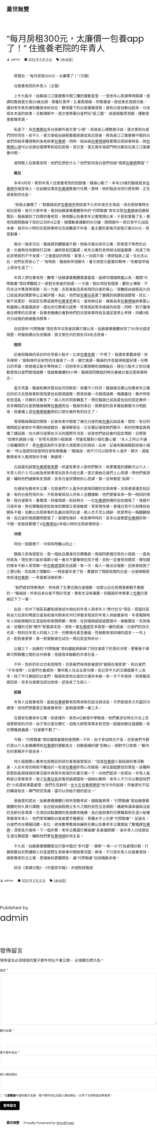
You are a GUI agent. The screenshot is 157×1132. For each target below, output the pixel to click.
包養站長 (87, 295)
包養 (106, 421)
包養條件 (68, 204)
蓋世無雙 (18, 9)
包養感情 (54, 565)
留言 (4, 970)
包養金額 (87, 354)
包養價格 (128, 301)
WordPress (65, 1123)
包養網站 (39, 129)
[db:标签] (66, 59)
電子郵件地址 (9, 1052)
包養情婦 (98, 141)
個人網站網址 (8, 1074)
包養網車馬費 (47, 467)
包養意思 (65, 301)
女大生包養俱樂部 (85, 785)
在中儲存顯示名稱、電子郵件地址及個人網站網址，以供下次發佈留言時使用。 (58, 1095)
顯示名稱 (7, 1031)
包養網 (59, 141)
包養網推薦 (41, 411)
